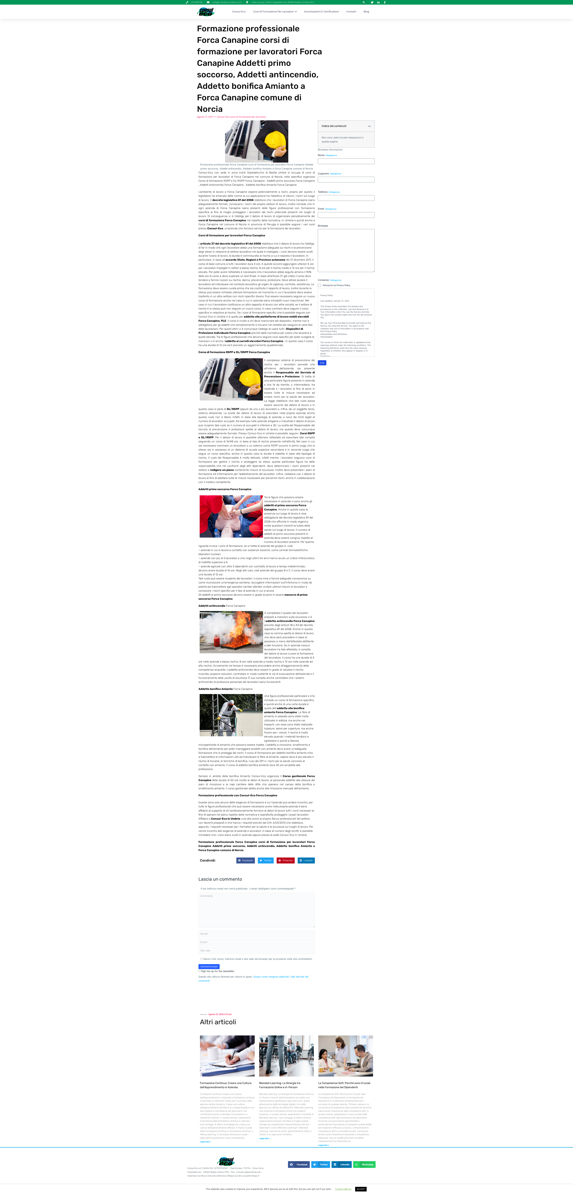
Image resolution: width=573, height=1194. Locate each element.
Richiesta (323, 225)
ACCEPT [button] (361, 1189)
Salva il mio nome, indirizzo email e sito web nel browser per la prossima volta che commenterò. (258, 958)
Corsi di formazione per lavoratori (273, 11)
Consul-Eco (239, 11)
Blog (366, 11)
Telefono (329, 191)
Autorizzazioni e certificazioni (321, 11)
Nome (327, 155)
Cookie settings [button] (343, 1189)
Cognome (329, 173)
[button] (363, 2)
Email (327, 208)
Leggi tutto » (205, 1142)
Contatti (351, 11)
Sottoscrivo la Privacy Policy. (337, 285)
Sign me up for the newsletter (217, 971)
